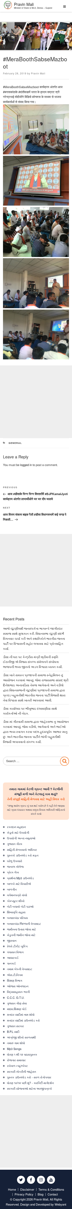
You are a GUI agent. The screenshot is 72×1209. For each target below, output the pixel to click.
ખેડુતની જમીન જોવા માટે (21, 935)
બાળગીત (12, 889)
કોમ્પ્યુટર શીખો (16, 901)
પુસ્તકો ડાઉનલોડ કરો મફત (22, 855)
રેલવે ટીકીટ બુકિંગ (17, 946)
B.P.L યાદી (13, 1032)
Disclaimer (27, 1189)
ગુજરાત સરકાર (15, 1026)
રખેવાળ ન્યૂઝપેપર (17, 1066)
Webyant (60, 1204)
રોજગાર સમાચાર (16, 1060)
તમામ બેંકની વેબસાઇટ (19, 969)
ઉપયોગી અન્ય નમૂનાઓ (21, 838)
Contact (53, 1194)
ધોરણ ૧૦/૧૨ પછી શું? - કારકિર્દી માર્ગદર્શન (30, 1083)
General (15, 442)
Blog (40, 1194)
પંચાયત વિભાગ (15, 952)
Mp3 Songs (14, 1049)
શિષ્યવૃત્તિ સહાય (16, 912)
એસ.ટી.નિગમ (15, 975)
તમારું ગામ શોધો (16, 1043)
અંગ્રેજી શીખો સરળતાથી (21, 1037)
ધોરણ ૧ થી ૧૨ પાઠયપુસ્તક (22, 1054)
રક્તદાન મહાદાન (16, 827)
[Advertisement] (36, 401)
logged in (26, 465)
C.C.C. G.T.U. (15, 998)
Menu (63, 8)
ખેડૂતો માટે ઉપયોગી (18, 832)
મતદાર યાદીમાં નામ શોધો (21, 1014)
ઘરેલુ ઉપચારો (14, 861)
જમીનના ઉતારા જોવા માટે (21, 929)
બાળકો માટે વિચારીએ (19, 884)
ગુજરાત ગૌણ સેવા (17, 1003)
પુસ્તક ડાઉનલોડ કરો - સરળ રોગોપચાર (29, 1077)
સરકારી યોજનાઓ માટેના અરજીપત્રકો (29, 1088)
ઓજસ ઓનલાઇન (17, 986)
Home (12, 1189)
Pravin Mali (38, 73)
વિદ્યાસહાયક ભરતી (18, 992)
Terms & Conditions (51, 1189)
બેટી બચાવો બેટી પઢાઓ (20, 906)
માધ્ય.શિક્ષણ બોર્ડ (16, 1009)
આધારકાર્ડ (12, 958)
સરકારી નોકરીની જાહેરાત (21, 1072)
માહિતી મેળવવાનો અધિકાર (22, 850)
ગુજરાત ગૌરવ (14, 844)
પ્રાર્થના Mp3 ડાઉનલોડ (20, 878)
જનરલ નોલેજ (15, 867)
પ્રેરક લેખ (13, 872)
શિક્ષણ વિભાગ (14, 980)
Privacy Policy (24, 1194)
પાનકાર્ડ (11, 963)
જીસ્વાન (11, 940)
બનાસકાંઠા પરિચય (17, 918)
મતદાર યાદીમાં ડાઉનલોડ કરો (23, 1020)
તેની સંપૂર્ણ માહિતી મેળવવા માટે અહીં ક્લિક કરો (36, 799)
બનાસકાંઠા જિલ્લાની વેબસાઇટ (24, 924)
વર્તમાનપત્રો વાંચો (17, 895)
